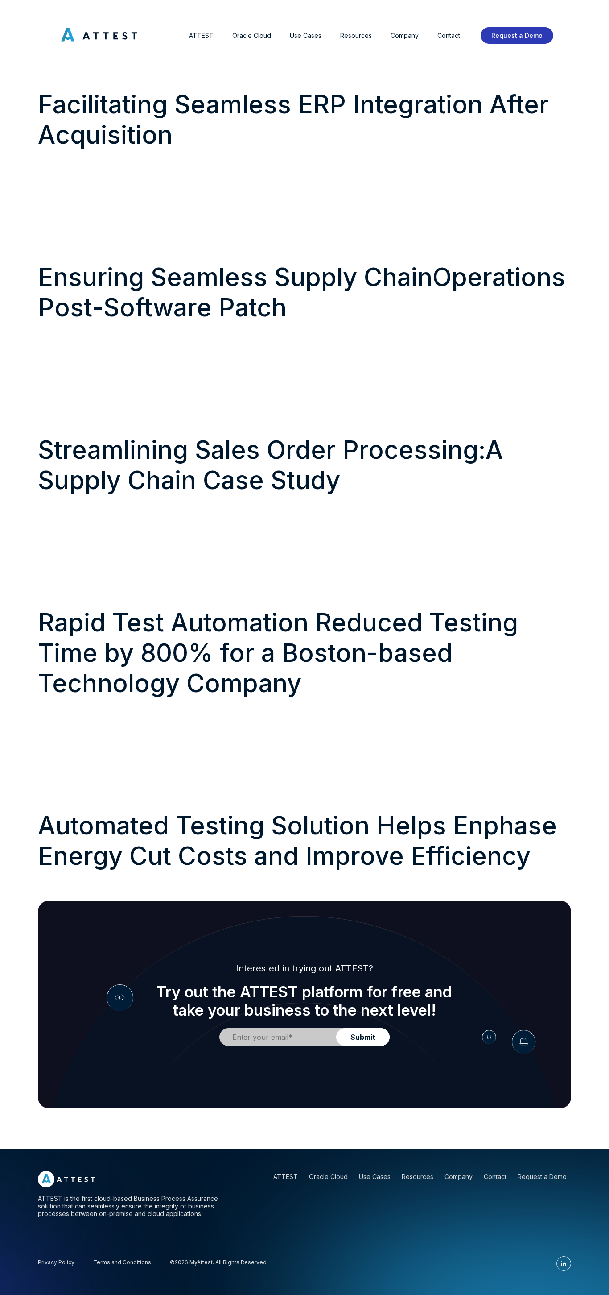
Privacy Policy (56, 1262)
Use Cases (305, 35)
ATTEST (285, 1176)
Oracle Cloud (251, 35)
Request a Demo (517, 35)
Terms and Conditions (122, 1262)
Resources (356, 35)
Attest (201, 35)
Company (405, 35)
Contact (448, 35)
